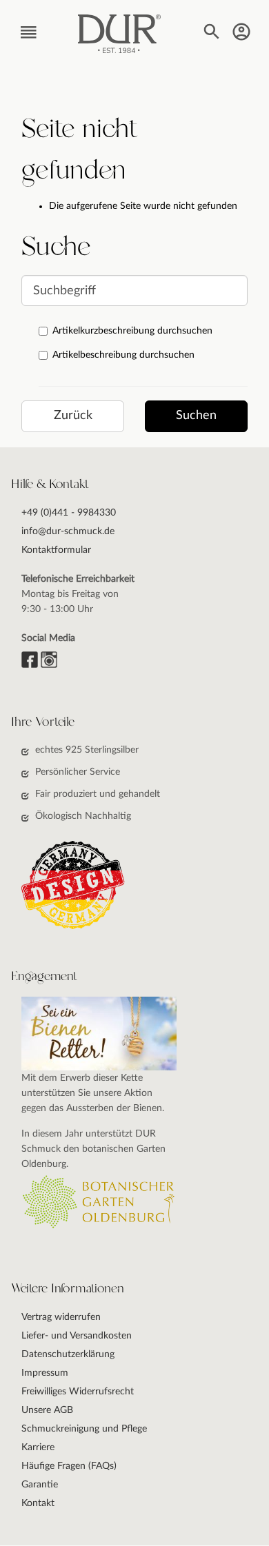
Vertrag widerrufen (61, 1317)
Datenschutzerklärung (67, 1354)
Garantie (39, 1484)
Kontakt (37, 1503)
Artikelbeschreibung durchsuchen (123, 355)
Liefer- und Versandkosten (76, 1336)
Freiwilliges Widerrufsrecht (77, 1391)
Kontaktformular (56, 550)
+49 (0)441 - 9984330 (68, 513)
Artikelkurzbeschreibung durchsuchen (132, 331)
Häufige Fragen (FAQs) (69, 1466)
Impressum (44, 1373)
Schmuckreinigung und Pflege (84, 1429)
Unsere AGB (47, 1410)
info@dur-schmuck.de (67, 531)
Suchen (196, 415)
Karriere (37, 1447)
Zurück (73, 415)
